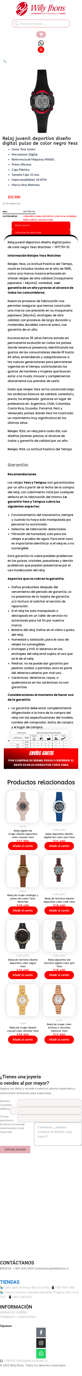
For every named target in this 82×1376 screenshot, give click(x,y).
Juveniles (71, 216)
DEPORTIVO (48, 216)
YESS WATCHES (45, 219)
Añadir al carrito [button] (23, 846)
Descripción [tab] (22, 225)
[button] (4, 61)
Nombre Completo (6, 1102)
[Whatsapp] (41, 1353)
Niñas (26, 219)
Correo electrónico (7, 1118)
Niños (33, 219)
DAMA (38, 216)
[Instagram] (41, 1343)
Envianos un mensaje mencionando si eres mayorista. (12, 1127)
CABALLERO (29, 216)
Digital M (60, 216)
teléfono (5, 1108)
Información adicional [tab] (28, 232)
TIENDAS (9, 1282)
